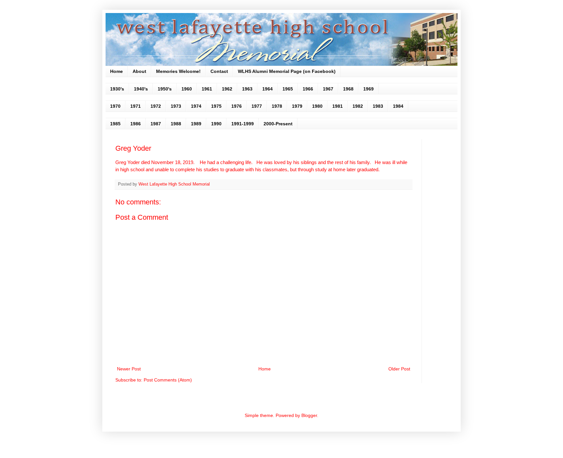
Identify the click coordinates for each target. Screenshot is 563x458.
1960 (186, 88)
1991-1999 (242, 123)
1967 (328, 88)
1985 (115, 123)
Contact (219, 71)
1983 (378, 106)
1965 (287, 88)
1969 (368, 88)
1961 (207, 88)
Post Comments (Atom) (168, 379)
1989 (196, 123)
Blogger (309, 415)
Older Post (399, 368)
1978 (277, 106)
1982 (358, 106)
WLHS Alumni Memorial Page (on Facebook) (287, 71)
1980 (317, 106)
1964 (267, 88)
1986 (135, 123)
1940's (141, 88)
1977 (257, 106)
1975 (216, 106)
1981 (337, 106)
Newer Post (129, 368)
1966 (308, 88)
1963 (247, 88)
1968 (348, 88)
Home (116, 71)
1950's (165, 88)
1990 (216, 123)
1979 (297, 106)
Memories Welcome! (178, 71)
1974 (196, 106)
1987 (156, 123)
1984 (398, 106)
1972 (156, 106)
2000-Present (278, 123)
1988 (176, 123)
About (139, 71)
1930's (117, 88)
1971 (135, 106)
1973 (176, 106)
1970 (115, 106)
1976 (236, 106)
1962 (227, 88)
